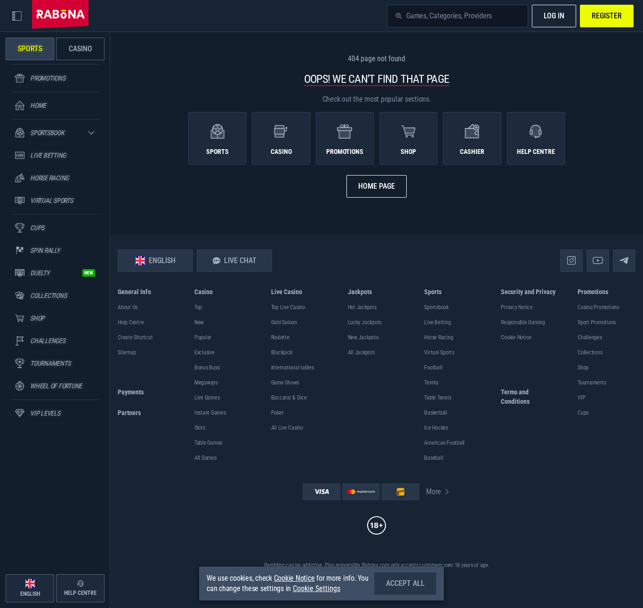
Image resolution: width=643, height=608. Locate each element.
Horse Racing (438, 337)
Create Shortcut (135, 337)
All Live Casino (287, 427)
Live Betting (437, 322)
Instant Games (210, 412)
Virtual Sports (439, 352)
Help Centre (131, 322)
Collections (590, 352)
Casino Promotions (598, 307)
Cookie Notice (516, 337)
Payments (131, 392)
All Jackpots (361, 352)
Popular (202, 337)
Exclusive (204, 352)
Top (198, 307)
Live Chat (240, 260)
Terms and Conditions (515, 396)
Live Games (207, 397)
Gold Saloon (284, 322)
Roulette (280, 337)
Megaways (205, 382)
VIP (581, 397)
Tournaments (592, 382)
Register (607, 15)
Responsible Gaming (523, 322)
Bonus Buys (207, 367)
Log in (554, 15)
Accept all (405, 583)
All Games (205, 458)
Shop (583, 367)
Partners (129, 412)
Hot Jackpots (362, 307)
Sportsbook (436, 307)
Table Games (208, 443)
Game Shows (285, 382)
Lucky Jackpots (365, 322)
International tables (292, 367)
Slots (199, 427)
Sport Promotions (597, 322)
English (162, 260)
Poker (277, 412)
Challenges (590, 337)
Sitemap (127, 352)
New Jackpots (363, 337)
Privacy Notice (517, 307)
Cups (583, 412)
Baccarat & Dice (289, 397)
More (433, 491)
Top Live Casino (288, 307)
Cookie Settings (316, 588)
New (199, 322)
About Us (127, 307)
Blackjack (281, 352)
